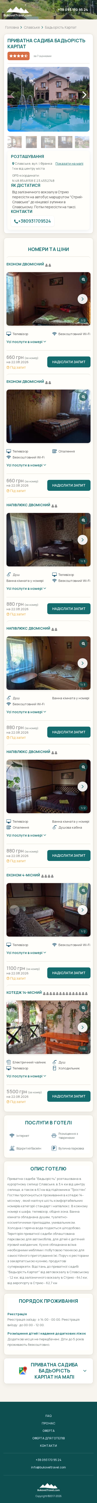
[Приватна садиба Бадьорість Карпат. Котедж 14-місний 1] (48, 1027)
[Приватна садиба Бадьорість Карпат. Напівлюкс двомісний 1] (48, 539)
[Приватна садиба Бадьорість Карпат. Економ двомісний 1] (48, 299)
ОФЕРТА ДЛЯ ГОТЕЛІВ (48, 1438)
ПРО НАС (48, 1423)
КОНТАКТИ (48, 1446)
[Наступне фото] (83, 299)
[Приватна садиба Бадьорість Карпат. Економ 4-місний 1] (48, 910)
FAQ (48, 1416)
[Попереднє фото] (14, 299)
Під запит (17, 367)
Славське (32, 27)
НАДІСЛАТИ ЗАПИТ (69, 361)
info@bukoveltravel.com (48, 1467)
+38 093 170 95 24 (73, 9)
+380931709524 (34, 221)
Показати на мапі (69, 163)
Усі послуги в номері (24, 341)
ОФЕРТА (49, 1431)
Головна (12, 27)
